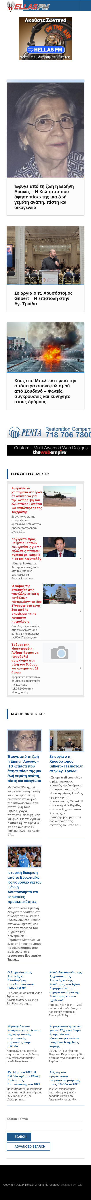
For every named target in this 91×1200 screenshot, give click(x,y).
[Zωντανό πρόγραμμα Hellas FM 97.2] (45, 38)
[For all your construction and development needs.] (45, 432)
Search (20, 1137)
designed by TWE (71, 1184)
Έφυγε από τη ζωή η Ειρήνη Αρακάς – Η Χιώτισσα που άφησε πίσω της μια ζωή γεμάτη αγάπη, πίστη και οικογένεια (44, 197)
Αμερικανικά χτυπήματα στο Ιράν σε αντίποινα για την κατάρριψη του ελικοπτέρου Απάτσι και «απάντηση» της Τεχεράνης (26, 500)
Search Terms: (17, 1118)
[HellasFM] (30, 6)
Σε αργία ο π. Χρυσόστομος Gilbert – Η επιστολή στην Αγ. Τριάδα (43, 298)
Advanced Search (29, 1146)
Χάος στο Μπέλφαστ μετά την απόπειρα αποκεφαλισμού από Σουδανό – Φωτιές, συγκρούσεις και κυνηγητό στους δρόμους (45, 391)
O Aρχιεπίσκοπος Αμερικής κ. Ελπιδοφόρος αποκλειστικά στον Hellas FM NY (21, 980)
